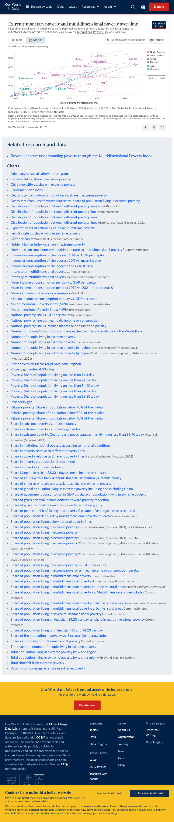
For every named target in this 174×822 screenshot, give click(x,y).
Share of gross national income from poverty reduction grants (56, 505)
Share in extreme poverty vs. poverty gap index (45, 429)
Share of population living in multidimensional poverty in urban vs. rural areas (68, 587)
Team (121, 751)
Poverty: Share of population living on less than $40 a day (53, 391)
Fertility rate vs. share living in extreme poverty (45, 233)
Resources (88, 6)
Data (60, 6)
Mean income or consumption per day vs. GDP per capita (53, 282)
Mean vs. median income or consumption (41, 293)
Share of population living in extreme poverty (44, 527)
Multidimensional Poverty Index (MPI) (39, 304)
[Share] (154, 127)
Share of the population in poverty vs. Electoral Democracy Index (59, 635)
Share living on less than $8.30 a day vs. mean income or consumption (62, 473)
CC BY (43, 127)
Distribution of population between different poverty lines (54, 206)
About (108, 6)
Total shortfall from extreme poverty (37, 663)
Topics (94, 730)
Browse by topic (41, 6)
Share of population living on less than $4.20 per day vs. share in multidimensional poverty (78, 619)
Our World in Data (13, 6)
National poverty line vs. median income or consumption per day (58, 326)
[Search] (133, 6)
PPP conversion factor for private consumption (46, 364)
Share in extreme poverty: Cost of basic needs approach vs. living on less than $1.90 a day (77, 434)
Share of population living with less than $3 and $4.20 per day (57, 630)
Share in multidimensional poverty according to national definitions (60, 445)
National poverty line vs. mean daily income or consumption (55, 320)
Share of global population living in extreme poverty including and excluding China (72, 489)
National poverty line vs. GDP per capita (40, 315)
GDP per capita (22, 239)
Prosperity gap (21, 402)
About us (124, 730)
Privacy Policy (70, 813)
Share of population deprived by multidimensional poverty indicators (62, 516)
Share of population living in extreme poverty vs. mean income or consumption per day (75, 570)
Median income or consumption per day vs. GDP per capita (54, 299)
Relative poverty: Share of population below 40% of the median (58, 407)
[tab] (17, 40)
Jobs (121, 758)
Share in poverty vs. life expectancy (37, 467)
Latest (73, 6)
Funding (123, 744)
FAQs (64, 764)
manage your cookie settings (100, 813)
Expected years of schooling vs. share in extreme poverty (53, 228)
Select (128, 40)
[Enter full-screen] (162, 127)
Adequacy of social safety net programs (40, 173)
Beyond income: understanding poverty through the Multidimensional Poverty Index (81, 156)
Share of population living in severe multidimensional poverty (56, 614)
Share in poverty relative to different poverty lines (48, 451)
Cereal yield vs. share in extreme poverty (41, 179)
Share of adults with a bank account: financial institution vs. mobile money (66, 478)
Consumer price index (27, 190)
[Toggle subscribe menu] (143, 7)
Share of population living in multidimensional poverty (51, 576)
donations (61, 798)
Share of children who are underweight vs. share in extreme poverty (61, 483)
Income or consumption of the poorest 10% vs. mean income (56, 260)
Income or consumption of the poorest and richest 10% (52, 266)
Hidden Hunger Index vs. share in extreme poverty (48, 244)
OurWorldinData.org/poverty (23, 127)
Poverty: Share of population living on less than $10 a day (53, 380)
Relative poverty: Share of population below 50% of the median (58, 413)
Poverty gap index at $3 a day (33, 369)
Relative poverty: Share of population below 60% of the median (58, 418)
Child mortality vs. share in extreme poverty (43, 184)
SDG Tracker (98, 767)
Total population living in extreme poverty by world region (54, 652)
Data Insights (98, 744)
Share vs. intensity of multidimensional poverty (45, 641)
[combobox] (133, 6)
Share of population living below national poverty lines (51, 521)
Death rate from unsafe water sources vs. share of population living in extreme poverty (75, 201)
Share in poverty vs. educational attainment (43, 461)
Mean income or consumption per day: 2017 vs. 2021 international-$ (62, 288)
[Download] (145, 127)
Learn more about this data (48, 112)
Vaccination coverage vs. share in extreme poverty (48, 668)
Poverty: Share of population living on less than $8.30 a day (55, 396)
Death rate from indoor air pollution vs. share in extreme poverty (59, 195)
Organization (126, 737)
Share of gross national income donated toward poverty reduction (60, 500)
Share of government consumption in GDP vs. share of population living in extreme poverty (78, 494)
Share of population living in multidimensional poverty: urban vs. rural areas (67, 603)
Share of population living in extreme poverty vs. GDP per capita (58, 565)
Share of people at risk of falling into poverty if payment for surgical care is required (73, 511)
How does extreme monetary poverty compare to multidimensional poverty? (67, 249)
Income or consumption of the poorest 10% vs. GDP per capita (57, 255)
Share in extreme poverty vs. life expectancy (43, 423)
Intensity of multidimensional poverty (38, 271)
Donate (159, 6)
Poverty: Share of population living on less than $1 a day (52, 375)
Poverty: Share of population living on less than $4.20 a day (55, 385)
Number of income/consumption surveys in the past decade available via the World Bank (76, 331)
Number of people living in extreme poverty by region (50, 347)
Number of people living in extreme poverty (43, 337)
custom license (14, 755)
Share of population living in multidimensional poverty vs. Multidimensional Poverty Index (77, 592)
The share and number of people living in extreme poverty (53, 646)
